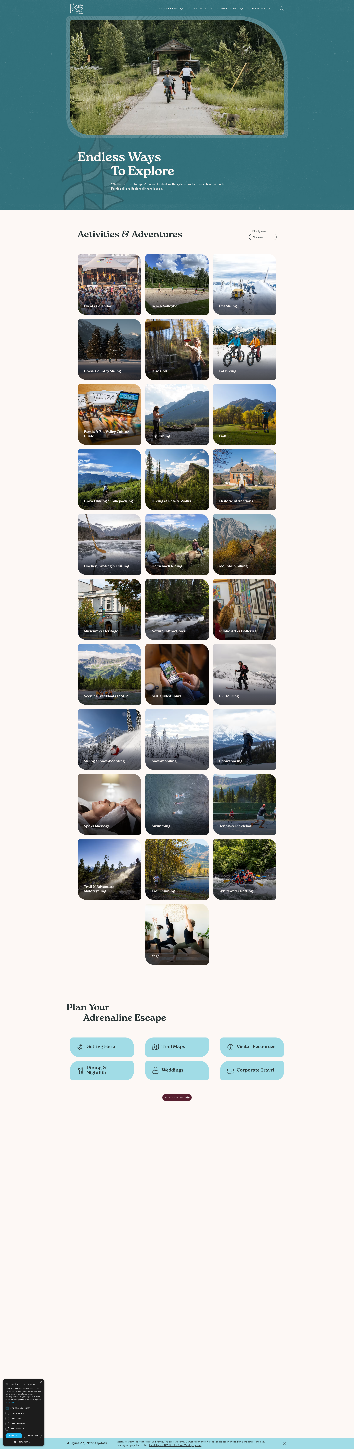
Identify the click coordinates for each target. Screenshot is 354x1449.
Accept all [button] (14, 1435)
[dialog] (23, 1412)
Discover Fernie (167, 9)
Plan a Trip (258, 9)
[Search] (281, 8)
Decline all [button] (32, 1435)
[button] (23, 1441)
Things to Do (199, 9)
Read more (10, 1402)
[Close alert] (285, 1443)
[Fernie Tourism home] (76, 8)
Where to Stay (229, 9)
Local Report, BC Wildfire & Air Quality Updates (175, 1445)
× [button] (41, 1382)
